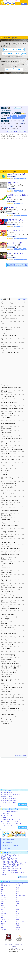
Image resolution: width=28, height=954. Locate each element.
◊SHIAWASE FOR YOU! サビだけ (11, 819)
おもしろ (3, 899)
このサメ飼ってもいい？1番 (16, 174)
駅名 (17, 897)
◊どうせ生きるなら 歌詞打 (9, 798)
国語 (2, 905)
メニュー (24, 4)
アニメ (18, 890)
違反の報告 (23, 131)
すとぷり (3, 923)
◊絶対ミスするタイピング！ (9, 859)
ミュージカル (20, 921)
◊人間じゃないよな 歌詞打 (9, 802)
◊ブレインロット (5, 813)
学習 (2, 917)
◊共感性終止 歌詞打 (7, 796)
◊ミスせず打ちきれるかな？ (9, 867)
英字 (15, 116)
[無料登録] (14, 834)
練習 (2, 927)
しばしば (3, 929)
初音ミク (3, 901)
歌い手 (3, 915)
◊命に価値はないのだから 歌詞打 (11, 794)
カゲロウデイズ (12, 208)
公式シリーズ (5, 919)
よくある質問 (6, 849)
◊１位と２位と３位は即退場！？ (10, 861)
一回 (17, 901)
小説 (2, 909)
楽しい (3, 895)
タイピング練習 (20, 895)
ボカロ (9, 118)
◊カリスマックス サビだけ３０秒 (11, 869)
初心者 (3, 907)
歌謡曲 (18, 927)
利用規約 (14, 946)
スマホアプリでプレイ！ (14, 49)
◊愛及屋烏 (4, 817)
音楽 (17, 888)
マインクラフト (5, 921)
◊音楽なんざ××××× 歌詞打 (9, 800)
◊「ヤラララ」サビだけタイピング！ (11, 823)
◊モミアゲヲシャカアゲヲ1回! (9, 825)
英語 (17, 925)
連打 (17, 899)
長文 (17, 893)
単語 (17, 919)
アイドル (3, 913)
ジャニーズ (4, 897)
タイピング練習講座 (8, 840)
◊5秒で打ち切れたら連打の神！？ (10, 855)
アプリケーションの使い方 (10, 846)
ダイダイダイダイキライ (15, 220)
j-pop (17, 903)
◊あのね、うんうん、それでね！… (11, 821)
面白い (18, 909)
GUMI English (21, 118)
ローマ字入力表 (7, 843)
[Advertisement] (14, 21)
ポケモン (18, 915)
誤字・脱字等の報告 (13, 131)
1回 (2, 911)
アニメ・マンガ (5, 886)
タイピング (19, 884)
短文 (17, 905)
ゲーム (3, 893)
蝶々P (13, 118)
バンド (18, 917)
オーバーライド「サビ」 (15, 243)
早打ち (3, 890)
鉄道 (17, 892)
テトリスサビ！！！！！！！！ (17, 230)
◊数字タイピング (5, 857)
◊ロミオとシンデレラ (7, 815)
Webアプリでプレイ (14, 69)
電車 (2, 903)
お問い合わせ (14, 948)
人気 (17, 923)
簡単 (2, 888)
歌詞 (12, 116)
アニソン (18, 907)
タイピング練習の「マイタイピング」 (14, 944)
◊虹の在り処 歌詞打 (7, 792)
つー (11, 108)
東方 (17, 911)
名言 (17, 929)
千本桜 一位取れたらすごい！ (17, 253)
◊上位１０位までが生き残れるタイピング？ (13, 863)
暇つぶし (18, 913)
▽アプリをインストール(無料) (14, 53)
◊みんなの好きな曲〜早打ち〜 (9, 811)
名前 (2, 925)
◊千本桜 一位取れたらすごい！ (10, 871)
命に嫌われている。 (13, 183)
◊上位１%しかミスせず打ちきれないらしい (13, 865)
